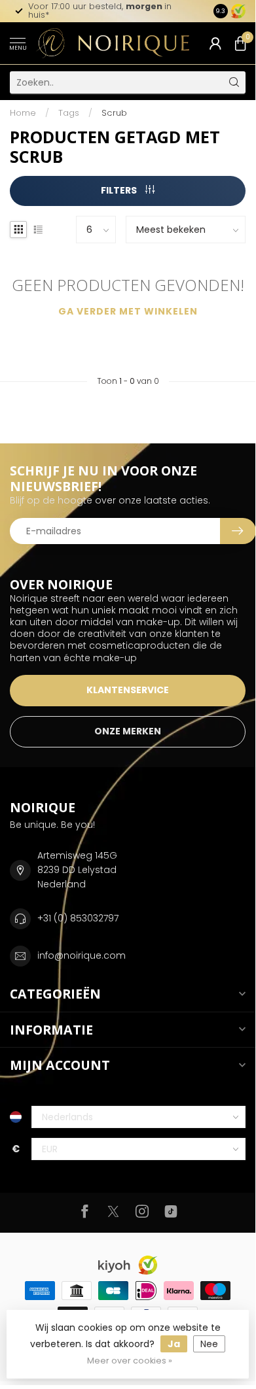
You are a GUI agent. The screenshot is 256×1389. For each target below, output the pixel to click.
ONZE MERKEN (127, 731)
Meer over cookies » (129, 1360)
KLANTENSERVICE (127, 689)
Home (23, 113)
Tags (68, 113)
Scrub (114, 113)
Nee (209, 1343)
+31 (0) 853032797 (78, 918)
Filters (120, 190)
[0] (240, 43)
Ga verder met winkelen (128, 311)
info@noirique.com (81, 955)
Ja (174, 1343)
